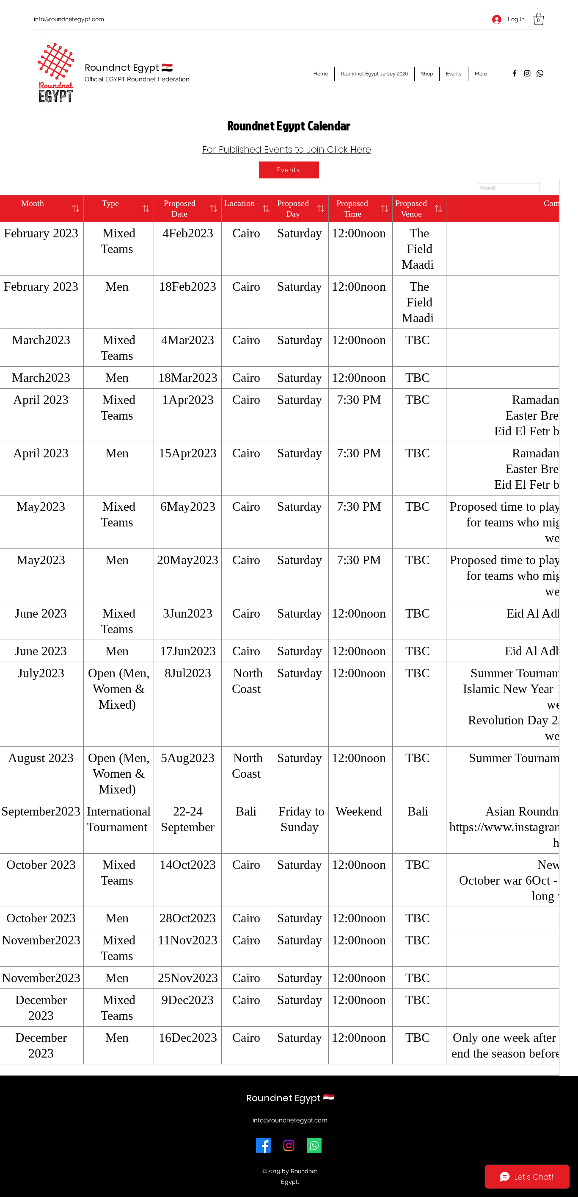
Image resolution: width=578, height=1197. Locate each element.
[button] (539, 19)
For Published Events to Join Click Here (286, 149)
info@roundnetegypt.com (69, 19)
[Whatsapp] (540, 73)
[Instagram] (527, 73)
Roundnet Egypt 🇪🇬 (129, 67)
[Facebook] (514, 73)
